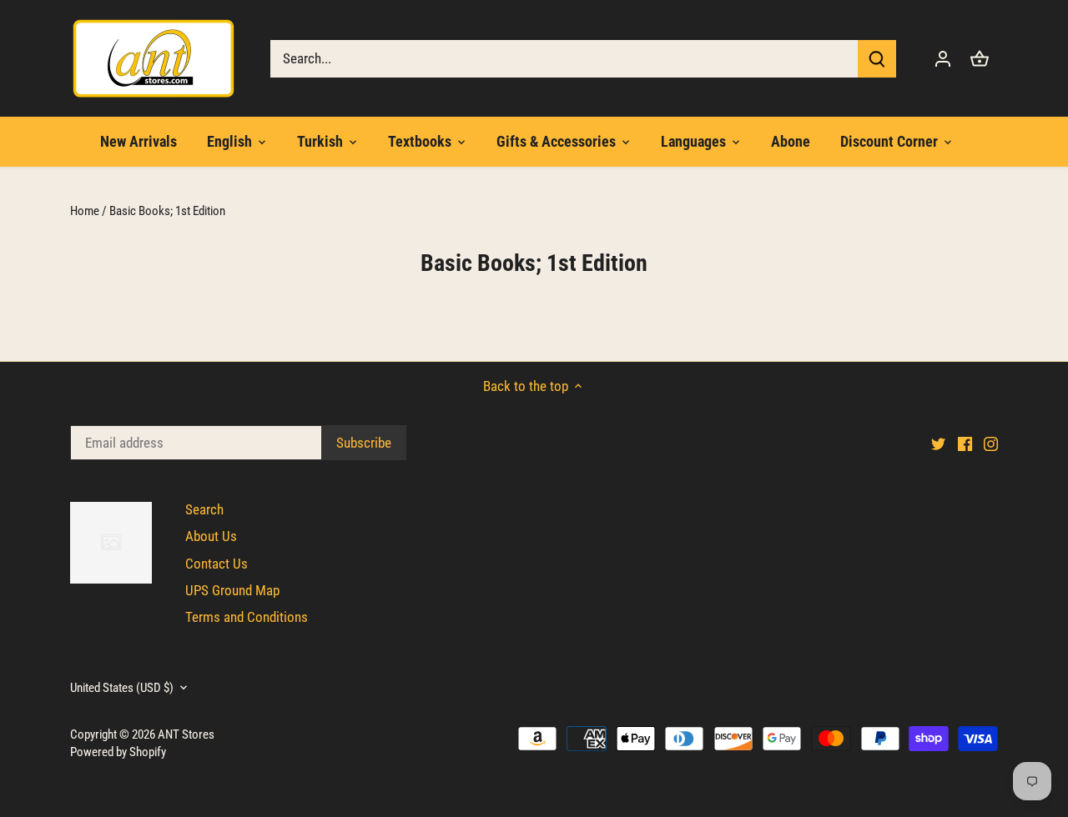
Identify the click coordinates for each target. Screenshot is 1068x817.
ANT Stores (186, 734)
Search (204, 509)
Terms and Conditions (246, 617)
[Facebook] (965, 444)
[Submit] (877, 59)
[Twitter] (938, 444)
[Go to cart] (980, 59)
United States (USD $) (122, 687)
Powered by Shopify (118, 751)
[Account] (942, 59)
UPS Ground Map (232, 590)
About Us (211, 536)
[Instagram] (991, 444)
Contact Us (216, 563)
